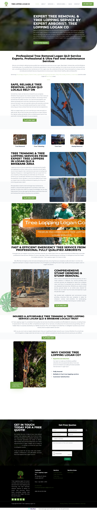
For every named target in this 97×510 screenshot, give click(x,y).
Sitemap (83, 503)
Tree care (58, 146)
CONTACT (77, 4)
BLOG (70, 4)
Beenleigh (49, 76)
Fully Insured (57, 371)
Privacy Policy (64, 503)
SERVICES (50, 4)
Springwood (46, 74)
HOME (37, 4)
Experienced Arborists (61, 358)
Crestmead (74, 74)
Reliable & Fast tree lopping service (66, 374)
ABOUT (43, 4)
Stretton (68, 74)
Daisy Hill (58, 74)
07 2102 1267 (17, 445)
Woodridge (19, 74)
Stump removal (77, 146)
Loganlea (39, 74)
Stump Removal (58, 478)
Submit (67, 459)
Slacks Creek (32, 74)
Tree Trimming (57, 474)
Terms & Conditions (74, 503)
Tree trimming (39, 146)
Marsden (52, 74)
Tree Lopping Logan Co (20, 4)
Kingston (26, 74)
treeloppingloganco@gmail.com (44, 487)
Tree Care (56, 476)
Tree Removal (57, 472)
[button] (88, 4)
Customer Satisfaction (61, 377)
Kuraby (64, 74)
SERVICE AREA (61, 4)
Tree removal (20, 146)
